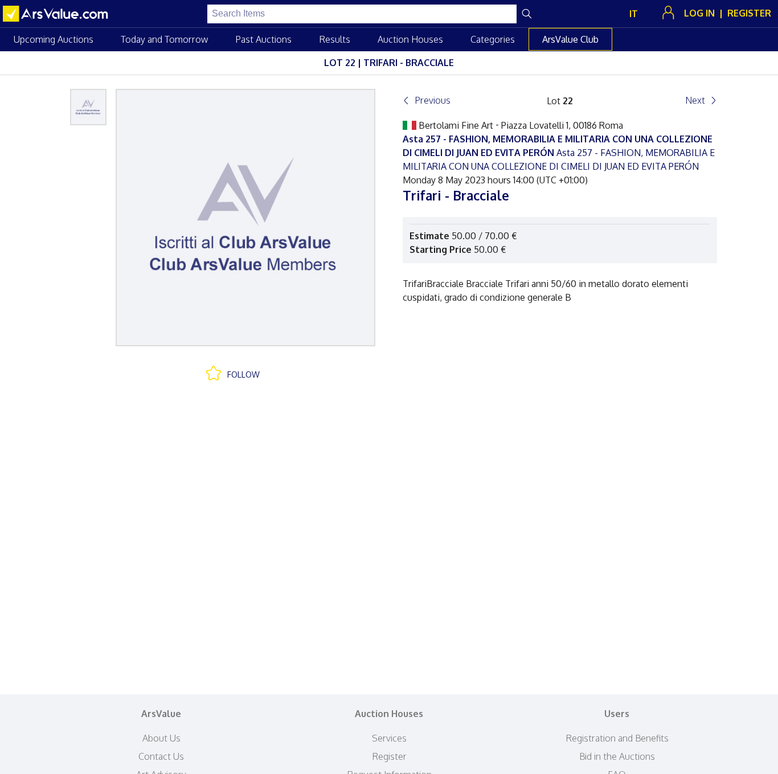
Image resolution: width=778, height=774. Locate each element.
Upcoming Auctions (53, 39)
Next (695, 100)
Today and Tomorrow (164, 39)
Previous (433, 100)
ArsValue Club (570, 39)
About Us (161, 738)
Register (389, 756)
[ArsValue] (57, 13)
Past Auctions (263, 39)
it (633, 13)
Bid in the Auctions (617, 756)
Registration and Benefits (617, 738)
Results (334, 39)
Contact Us (161, 756)
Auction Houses (410, 39)
